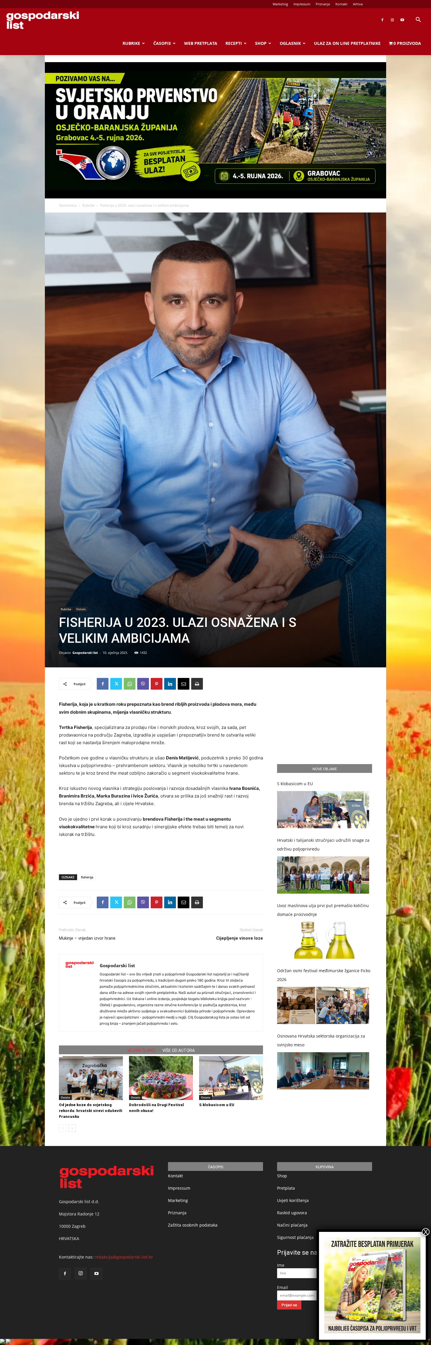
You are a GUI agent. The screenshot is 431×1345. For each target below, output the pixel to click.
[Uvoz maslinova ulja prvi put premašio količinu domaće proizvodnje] (323, 940)
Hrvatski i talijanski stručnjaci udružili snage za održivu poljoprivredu (323, 844)
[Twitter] (116, 684)
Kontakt (341, 4)
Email (282, 1287)
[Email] (183, 684)
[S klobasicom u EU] (231, 1078)
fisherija (87, 877)
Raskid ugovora (292, 1212)
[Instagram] (392, 20)
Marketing (280, 4)
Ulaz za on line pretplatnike (347, 43)
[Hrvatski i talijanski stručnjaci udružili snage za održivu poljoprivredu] (323, 875)
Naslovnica (68, 205)
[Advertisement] (161, 854)
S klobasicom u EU (216, 1105)
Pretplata (286, 1188)
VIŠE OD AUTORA (178, 1050)
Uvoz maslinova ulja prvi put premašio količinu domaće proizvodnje (323, 910)
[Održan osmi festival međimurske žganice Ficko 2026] (323, 1005)
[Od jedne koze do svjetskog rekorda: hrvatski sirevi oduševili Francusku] (91, 1078)
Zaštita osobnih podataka (193, 1225)
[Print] (197, 684)
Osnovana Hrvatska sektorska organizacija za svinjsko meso (321, 1040)
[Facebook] (382, 20)
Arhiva (358, 4)
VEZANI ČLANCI (141, 1050)
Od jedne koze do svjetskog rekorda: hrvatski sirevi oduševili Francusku (90, 1111)
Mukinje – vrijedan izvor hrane (87, 938)
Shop (261, 43)
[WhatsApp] (129, 684)
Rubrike (131, 43)
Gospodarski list (85, 652)
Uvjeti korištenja (293, 1200)
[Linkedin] (170, 684)
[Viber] (143, 684)
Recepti (233, 43)
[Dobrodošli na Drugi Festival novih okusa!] (161, 1078)
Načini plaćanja (292, 1225)
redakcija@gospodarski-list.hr (124, 1257)
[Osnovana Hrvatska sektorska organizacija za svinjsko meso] (323, 1070)
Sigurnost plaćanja (295, 1237)
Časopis (162, 43)
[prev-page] (62, 1128)
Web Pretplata (200, 43)
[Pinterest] (156, 684)
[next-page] (72, 1128)
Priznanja (323, 4)
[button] (418, 20)
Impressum (301, 4)
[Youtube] (402, 20)
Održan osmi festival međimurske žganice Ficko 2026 (323, 975)
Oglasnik (290, 43)
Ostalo (81, 609)
